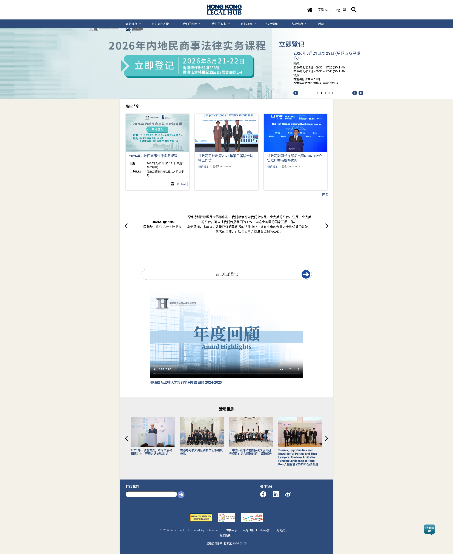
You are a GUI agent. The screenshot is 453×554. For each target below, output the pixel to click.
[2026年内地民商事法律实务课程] (157, 133)
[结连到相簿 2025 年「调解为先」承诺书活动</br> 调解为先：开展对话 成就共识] (153, 432)
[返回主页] (309, 8)
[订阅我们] (429, 530)
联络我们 (265, 530)
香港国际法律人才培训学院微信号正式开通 (326, 47)
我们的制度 (190, 23)
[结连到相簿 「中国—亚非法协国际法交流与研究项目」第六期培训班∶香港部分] (251, 432)
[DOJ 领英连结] (279, 492)
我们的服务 (219, 23)
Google (184, 184)
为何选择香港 (160, 23)
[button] (361, 93)
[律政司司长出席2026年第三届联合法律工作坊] (226, 133)
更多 (325, 195)
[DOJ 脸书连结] (266, 492)
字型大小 (324, 10)
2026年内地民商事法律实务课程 (153, 156)
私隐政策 (248, 530)
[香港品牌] (252, 513)
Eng (337, 10)
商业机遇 (246, 23)
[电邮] (306, 274)
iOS (177, 184)
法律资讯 (272, 23)
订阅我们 (282, 530)
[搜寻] (354, 7)
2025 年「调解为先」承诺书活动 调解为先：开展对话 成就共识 (151, 452)
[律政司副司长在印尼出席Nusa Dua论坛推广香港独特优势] (295, 133)
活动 (321, 23)
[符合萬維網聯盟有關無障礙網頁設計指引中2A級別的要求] (201, 513)
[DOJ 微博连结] (291, 492)
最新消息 (131, 23)
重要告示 (231, 530)
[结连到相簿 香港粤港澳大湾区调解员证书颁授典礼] (202, 432)
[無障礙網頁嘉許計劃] (227, 513)
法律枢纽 (298, 23)
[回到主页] (224, 9)
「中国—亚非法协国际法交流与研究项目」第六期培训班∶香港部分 (250, 452)
